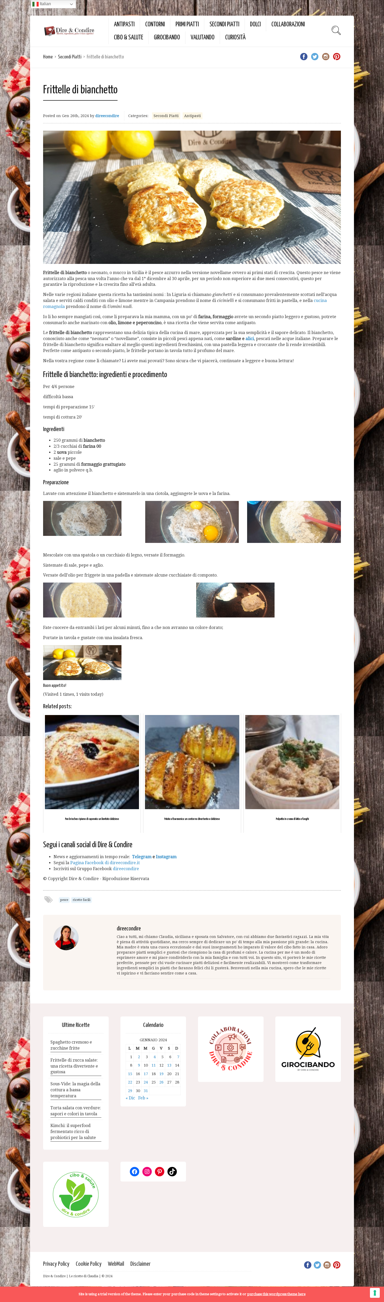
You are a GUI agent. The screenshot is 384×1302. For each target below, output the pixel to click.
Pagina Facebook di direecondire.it (105, 862)
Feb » (143, 1097)
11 (154, 1065)
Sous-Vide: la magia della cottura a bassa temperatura (75, 1089)
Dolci (255, 25)
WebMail (116, 1264)
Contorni (155, 25)
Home (48, 56)
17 (146, 1073)
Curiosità (235, 38)
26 (161, 1082)
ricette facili (81, 900)
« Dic (130, 1097)
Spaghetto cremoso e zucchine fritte (71, 1045)
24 (146, 1082)
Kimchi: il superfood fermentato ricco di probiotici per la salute (73, 1131)
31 (146, 1090)
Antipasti (124, 25)
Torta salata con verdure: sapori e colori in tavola (75, 1110)
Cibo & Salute (128, 38)
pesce (64, 900)
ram (147, 856)
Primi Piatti (187, 25)
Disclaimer (140, 1264)
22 (130, 1082)
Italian (45, 4)
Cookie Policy (89, 1264)
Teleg (137, 856)
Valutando (202, 38)
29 (130, 1090)
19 (161, 1073)
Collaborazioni (288, 25)
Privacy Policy (56, 1264)
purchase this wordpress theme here (276, 1294)
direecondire (107, 116)
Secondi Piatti (224, 25)
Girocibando (167, 38)
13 (169, 1065)
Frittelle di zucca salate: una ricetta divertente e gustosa (74, 1066)
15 (130, 1073)
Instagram (166, 856)
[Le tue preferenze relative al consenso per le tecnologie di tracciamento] (375, 1293)
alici (250, 338)
